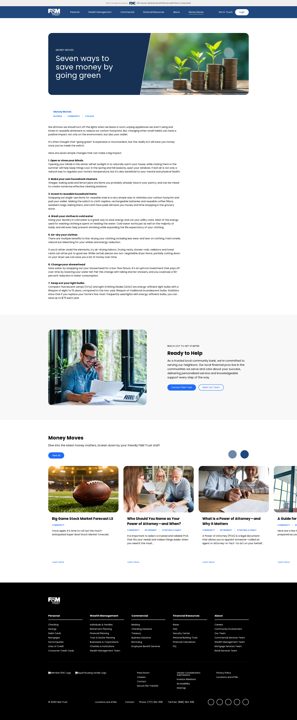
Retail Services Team (226, 650)
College (89, 116)
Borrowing (136, 642)
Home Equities (56, 642)
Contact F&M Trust (181, 387)
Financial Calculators (184, 642)
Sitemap (181, 688)
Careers (219, 624)
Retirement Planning (101, 629)
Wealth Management (100, 12)
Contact (141, 681)
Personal (74, 12)
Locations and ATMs (227, 677)
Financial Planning (99, 633)
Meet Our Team (211, 387)
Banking (135, 624)
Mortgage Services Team (228, 646)
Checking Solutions (141, 629)
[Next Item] (244, 454)
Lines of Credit (56, 646)
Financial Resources (153, 12)
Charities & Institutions (102, 646)
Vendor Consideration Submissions (188, 673)
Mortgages (54, 637)
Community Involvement (228, 629)
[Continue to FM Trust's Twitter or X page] (237, 702)
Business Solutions (141, 637)
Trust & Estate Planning (102, 637)
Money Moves (196, 12)
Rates (176, 624)
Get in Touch (226, 12)
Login (242, 12)
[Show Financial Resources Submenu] (166, 12)
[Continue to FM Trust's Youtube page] (220, 702)
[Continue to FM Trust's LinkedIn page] (228, 702)
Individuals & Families (101, 624)
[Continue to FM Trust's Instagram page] (211, 702)
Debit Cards (54, 633)
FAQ (175, 629)
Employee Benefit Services (145, 646)
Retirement (151, 530)
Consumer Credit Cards (61, 650)
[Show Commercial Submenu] (136, 12)
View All (56, 455)
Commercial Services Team (230, 637)
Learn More (58, 562)
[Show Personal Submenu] (81, 12)
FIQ (174, 646)
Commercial (127, 12)
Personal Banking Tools (185, 637)
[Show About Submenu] (182, 12)
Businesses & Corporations (104, 642)
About (176, 12)
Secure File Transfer (147, 685)
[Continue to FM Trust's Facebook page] (246, 702)
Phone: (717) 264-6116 (151, 702)
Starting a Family (171, 530)
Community (73, 116)
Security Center (181, 633)
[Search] (214, 12)
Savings (57, 116)
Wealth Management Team (105, 650)
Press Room (143, 672)
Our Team (220, 633)
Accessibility (183, 683)
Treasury (136, 633)
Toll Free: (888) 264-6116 (181, 702)
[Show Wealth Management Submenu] (114, 12)
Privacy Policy (223, 672)
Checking (53, 624)
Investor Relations (186, 679)
